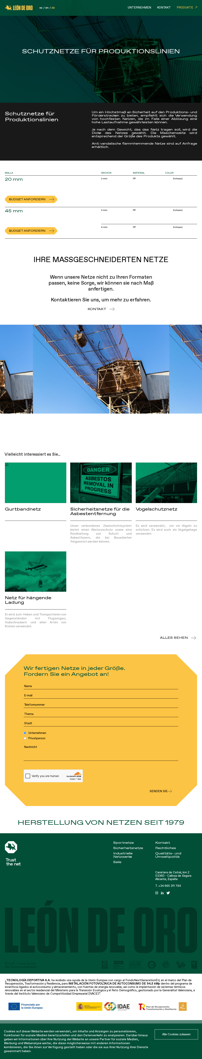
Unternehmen (139, 7)
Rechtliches (165, 848)
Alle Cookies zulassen (176, 1034)
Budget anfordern (27, 199)
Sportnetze (123, 843)
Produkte (185, 7)
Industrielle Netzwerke (123, 855)
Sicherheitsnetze (128, 848)
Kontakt (164, 7)
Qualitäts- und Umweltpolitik (168, 855)
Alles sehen (174, 638)
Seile (117, 862)
